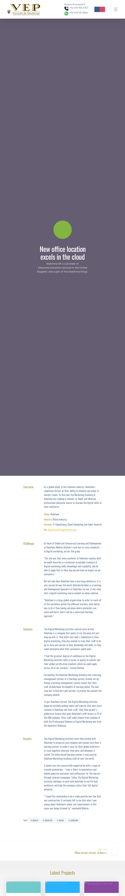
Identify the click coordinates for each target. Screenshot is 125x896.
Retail (61, 820)
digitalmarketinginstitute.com (62, 529)
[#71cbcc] (23, 887)
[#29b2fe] (62, 887)
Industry (48, 820)
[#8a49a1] (101, 887)
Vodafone (74, 820)
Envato (35, 820)
